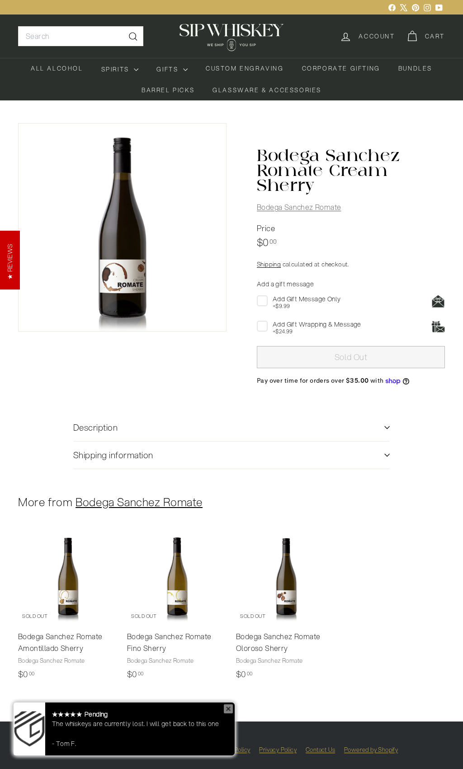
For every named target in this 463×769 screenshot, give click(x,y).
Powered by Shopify (371, 749)
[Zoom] (122, 227)
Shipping (269, 264)
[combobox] (80, 36)
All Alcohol (57, 68)
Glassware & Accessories (267, 90)
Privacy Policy (278, 749)
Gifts (168, 69)
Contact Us (320, 749)
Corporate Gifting (341, 68)
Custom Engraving (245, 68)
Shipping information (113, 455)
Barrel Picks (168, 90)
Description (95, 427)
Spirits (116, 69)
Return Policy (232, 749)
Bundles (415, 68)
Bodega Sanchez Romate (299, 207)
